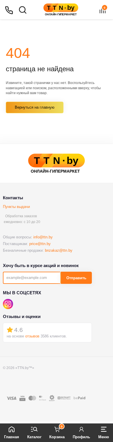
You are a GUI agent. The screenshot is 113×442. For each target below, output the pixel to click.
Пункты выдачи (16, 206)
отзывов (32, 336)
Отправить (76, 278)
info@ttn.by (43, 237)
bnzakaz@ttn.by (58, 250)
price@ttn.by (40, 244)
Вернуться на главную (34, 107)
